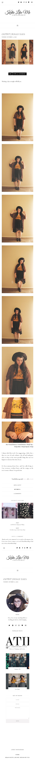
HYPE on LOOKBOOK (19, 73)
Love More (17, 689)
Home (17, 754)
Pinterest (25, 479)
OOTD (15, 485)
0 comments (17, 493)
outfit (19, 485)
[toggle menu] (2, 2)
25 (10, 74)
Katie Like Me (14, 757)
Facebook (30, 479)
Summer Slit (17, 669)
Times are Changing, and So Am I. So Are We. (18, 649)
